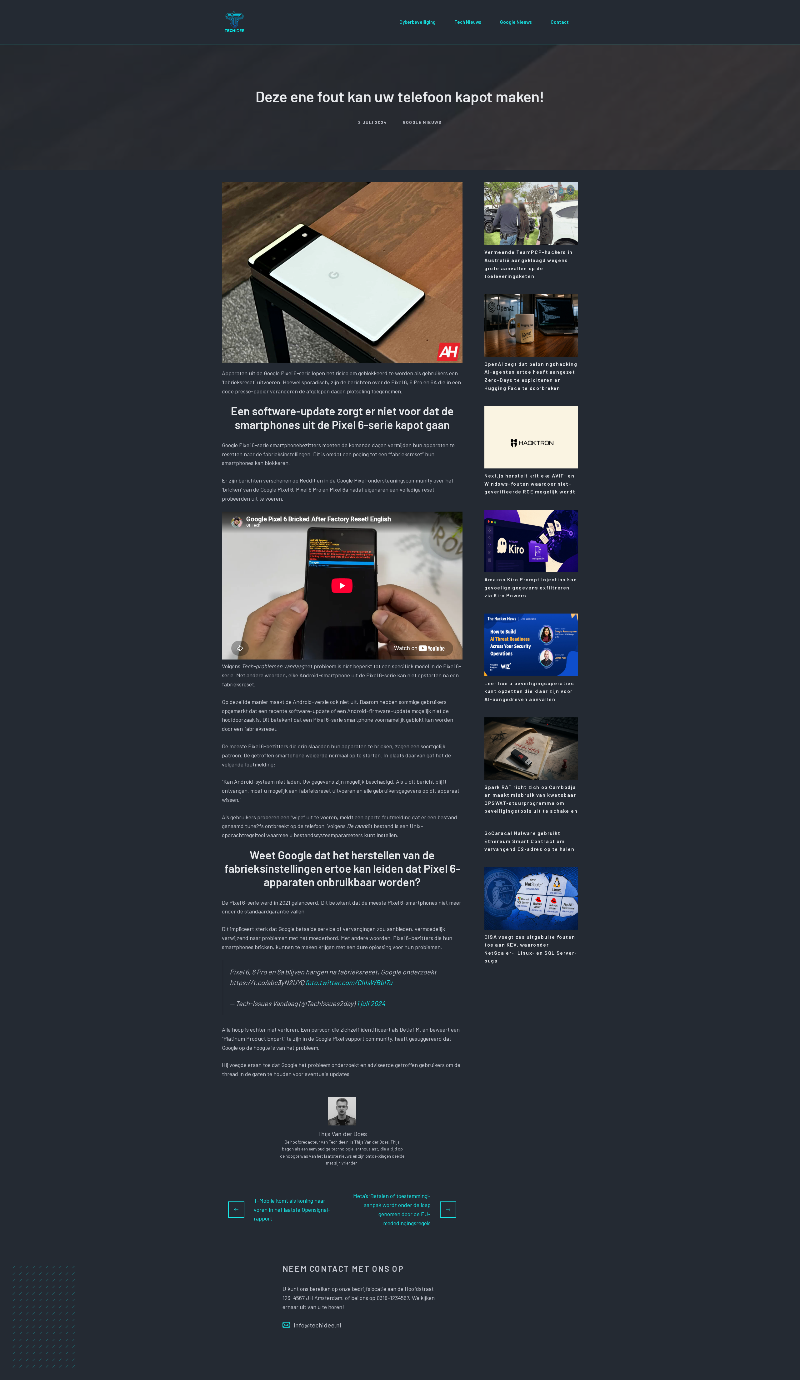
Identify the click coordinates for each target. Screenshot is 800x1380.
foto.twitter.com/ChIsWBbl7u (348, 982)
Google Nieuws (516, 22)
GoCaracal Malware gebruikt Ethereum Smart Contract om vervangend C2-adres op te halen (529, 841)
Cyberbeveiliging (417, 22)
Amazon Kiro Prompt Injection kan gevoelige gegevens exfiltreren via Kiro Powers (530, 587)
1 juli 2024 (371, 1003)
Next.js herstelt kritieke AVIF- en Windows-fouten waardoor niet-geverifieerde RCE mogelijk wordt (529, 483)
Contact (560, 22)
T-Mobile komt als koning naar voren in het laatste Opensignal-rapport (292, 1209)
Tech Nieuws (467, 22)
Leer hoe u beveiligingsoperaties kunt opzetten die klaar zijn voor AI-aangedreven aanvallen (529, 691)
